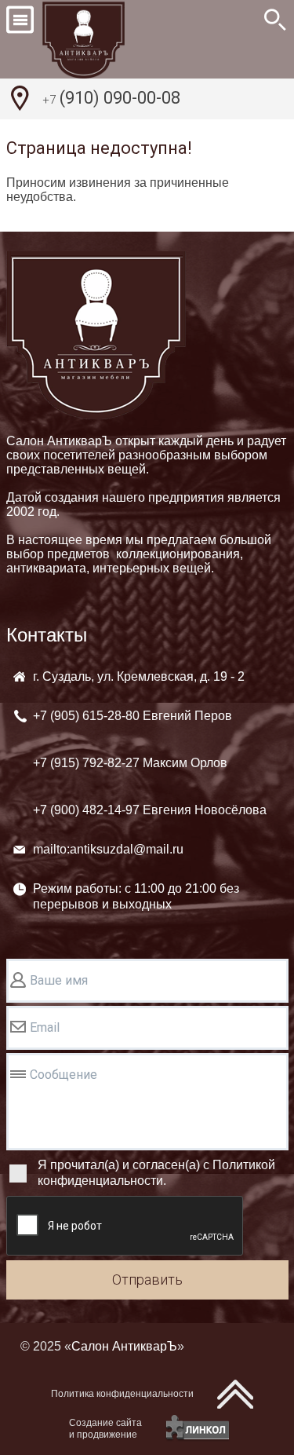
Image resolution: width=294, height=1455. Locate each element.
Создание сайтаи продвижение (105, 1428)
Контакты (46, 634)
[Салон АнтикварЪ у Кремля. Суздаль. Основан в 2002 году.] (101, 39)
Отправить (147, 1279)
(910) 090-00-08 (111, 98)
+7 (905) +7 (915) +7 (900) (150, 763)
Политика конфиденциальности (122, 1393)
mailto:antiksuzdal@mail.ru (108, 849)
